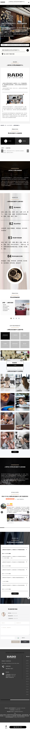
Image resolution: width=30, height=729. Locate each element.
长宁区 (27, 665)
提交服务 (25, 641)
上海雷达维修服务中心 (12, 708)
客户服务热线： (15, 709)
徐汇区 (27, 663)
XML (15, 713)
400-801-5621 (15, 641)
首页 (5, 125)
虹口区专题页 (9, 125)
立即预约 (15, 365)
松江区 (27, 686)
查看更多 (15, 451)
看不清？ (23, 637)
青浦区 (27, 689)
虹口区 (27, 673)
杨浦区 (27, 676)
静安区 (27, 668)
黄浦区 (27, 660)
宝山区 (27, 684)
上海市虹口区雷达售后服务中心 (16, 1)
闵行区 (27, 681)
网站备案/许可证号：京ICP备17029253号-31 (15, 711)
